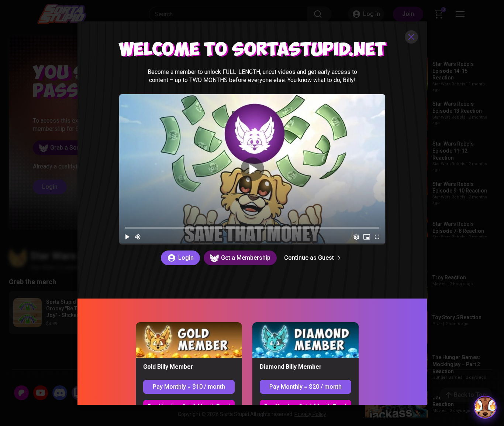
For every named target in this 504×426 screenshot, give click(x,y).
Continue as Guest (309, 257)
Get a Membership (245, 257)
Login (185, 257)
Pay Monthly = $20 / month (305, 386)
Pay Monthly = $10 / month (188, 386)
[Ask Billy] (485, 407)
